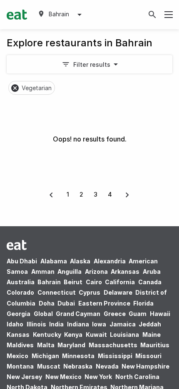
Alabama (53, 261)
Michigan (45, 355)
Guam (138, 313)
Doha (47, 303)
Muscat (48, 366)
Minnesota (78, 355)
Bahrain (49, 281)
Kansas (18, 334)
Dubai (66, 303)
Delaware (118, 292)
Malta (46, 345)
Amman (43, 271)
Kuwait (96, 334)
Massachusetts (113, 345)
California (120, 281)
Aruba (152, 271)
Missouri (148, 355)
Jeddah (150, 324)
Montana (20, 366)
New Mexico (63, 376)
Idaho (15, 324)
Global (43, 313)
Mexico (17, 355)
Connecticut (56, 292)
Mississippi (115, 355)
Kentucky (47, 334)
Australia (21, 281)
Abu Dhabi (22, 261)
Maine (151, 334)
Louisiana (124, 334)
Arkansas (125, 271)
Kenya (73, 334)
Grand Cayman (78, 313)
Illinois (36, 324)
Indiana (78, 324)
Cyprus (89, 292)
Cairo (94, 281)
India (56, 324)
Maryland (71, 345)
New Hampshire (145, 366)
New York (98, 376)
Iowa (99, 324)
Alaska (80, 261)
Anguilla (69, 271)
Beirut (73, 281)
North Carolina (137, 376)
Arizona (96, 271)
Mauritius (154, 345)
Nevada (107, 366)
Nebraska (77, 366)
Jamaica (122, 324)
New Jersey (24, 376)
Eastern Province (104, 303)
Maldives (20, 345)
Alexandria (110, 261)
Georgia (18, 313)
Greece (115, 313)
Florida (143, 303)
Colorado (20, 292)
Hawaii (160, 313)
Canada (150, 281)
